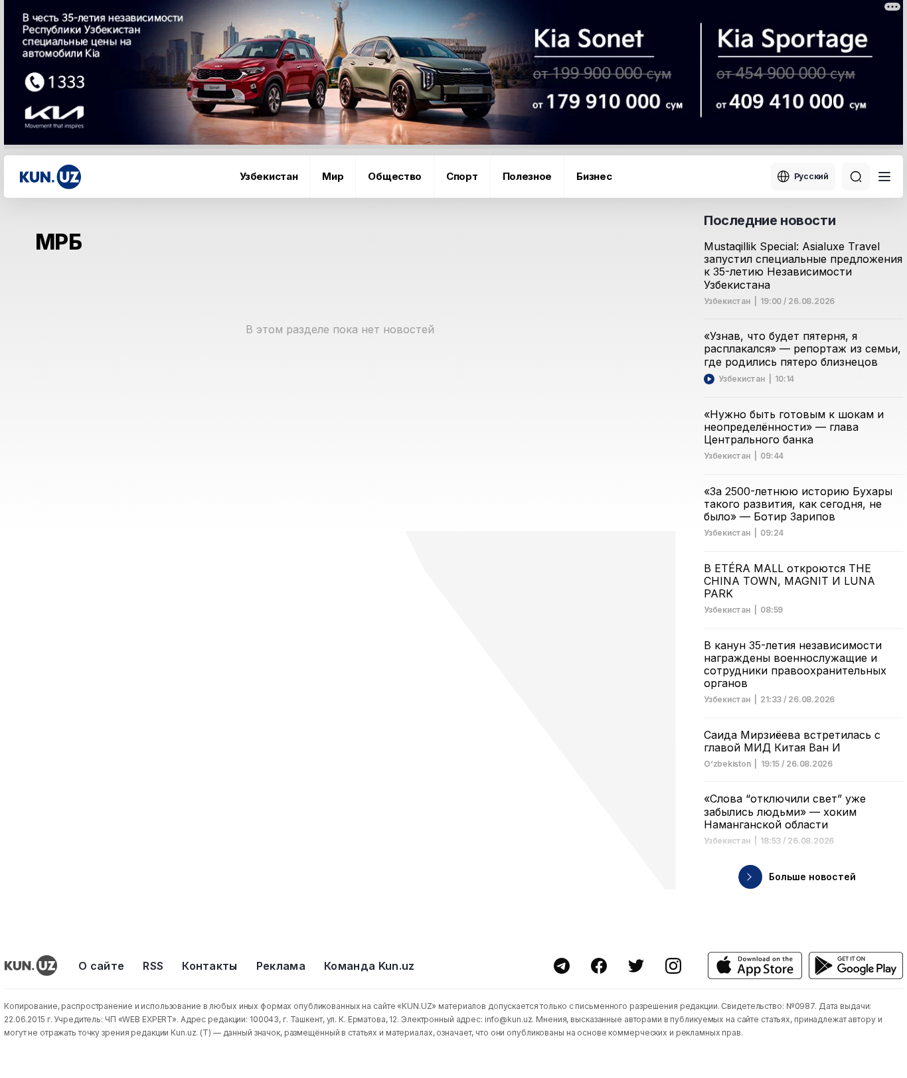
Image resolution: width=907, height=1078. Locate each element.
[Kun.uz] (50, 177)
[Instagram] (673, 966)
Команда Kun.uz (369, 965)
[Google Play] (856, 965)
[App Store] (755, 965)
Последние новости (769, 220)
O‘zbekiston (727, 764)
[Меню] (884, 177)
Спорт (462, 176)
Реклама (280, 965)
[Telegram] (562, 966)
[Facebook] (599, 966)
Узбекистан (268, 176)
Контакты (210, 965)
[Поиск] (856, 177)
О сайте (101, 965)
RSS (153, 965)
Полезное (527, 176)
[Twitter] (636, 966)
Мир (332, 176)
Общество (395, 176)
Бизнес (594, 176)
